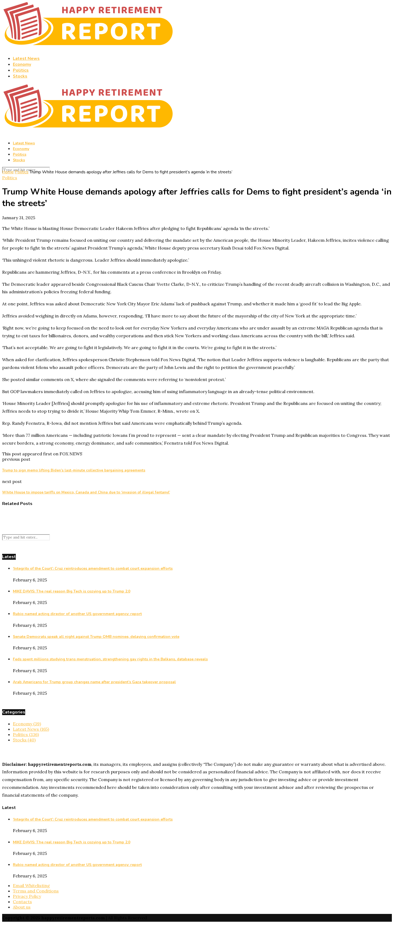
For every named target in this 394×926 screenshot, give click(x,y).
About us (22, 907)
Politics (21, 70)
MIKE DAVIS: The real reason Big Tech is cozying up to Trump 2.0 (71, 591)
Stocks (20, 76)
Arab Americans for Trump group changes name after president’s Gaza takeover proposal (94, 682)
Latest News (26, 58)
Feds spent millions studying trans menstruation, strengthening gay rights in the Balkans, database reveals (110, 659)
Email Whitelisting (31, 885)
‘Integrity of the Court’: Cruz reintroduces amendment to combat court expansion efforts (93, 568)
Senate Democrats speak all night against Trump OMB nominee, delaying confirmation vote (96, 636)
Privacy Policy (27, 896)
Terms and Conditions (36, 891)
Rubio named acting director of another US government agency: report (77, 613)
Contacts (22, 901)
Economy (22, 64)
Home (8, 172)
